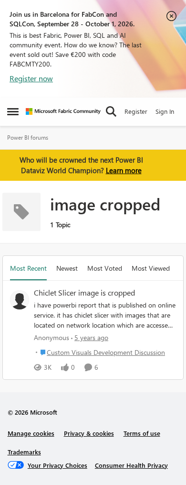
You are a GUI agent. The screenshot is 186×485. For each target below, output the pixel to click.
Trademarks (24, 452)
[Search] (111, 111)
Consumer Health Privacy (131, 465)
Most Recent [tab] (28, 268)
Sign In (164, 111)
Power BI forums (27, 137)
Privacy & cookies (89, 433)
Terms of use (142, 433)
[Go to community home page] (63, 111)
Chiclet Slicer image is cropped (84, 293)
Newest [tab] (67, 268)
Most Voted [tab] (104, 268)
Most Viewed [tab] (151, 268)
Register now (31, 78)
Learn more (124, 170)
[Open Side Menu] (12, 111)
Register (135, 111)
